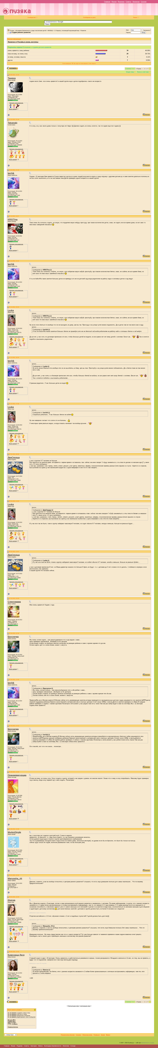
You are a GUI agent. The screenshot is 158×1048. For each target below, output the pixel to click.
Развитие (83, 30)
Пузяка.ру (97, 1035)
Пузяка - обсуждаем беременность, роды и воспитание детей (28, 30)
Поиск (135, 17)
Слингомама (14, 602)
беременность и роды (147, 1042)
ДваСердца (14, 457)
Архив (103, 1035)
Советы (128, 2)
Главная (107, 2)
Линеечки (136, 2)
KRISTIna (12, 219)
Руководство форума (68, 1035)
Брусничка (13, 636)
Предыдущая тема (73, 1006)
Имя (127, 30)
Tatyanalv (12, 123)
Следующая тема (85, 1006)
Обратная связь (87, 1035)
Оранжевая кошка (17, 775)
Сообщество (32, 17)
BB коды (10, 1020)
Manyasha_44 (15, 878)
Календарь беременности (52, 1046)
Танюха (12, 78)
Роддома (121, 2)
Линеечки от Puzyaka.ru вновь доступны (23, 42)
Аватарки (34, 1046)
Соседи (143, 2)
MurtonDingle (14, 832)
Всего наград (13, 109)
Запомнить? (147, 30)
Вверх (108, 1035)
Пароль (128, 32)
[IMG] (9, 1022)
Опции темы (130, 72)
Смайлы (10, 1021)
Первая (138, 68)
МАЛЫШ (50, 30)
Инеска (11, 900)
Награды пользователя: (16, 103)
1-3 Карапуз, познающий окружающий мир (66, 30)
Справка (78, 1035)
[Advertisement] (95, 10)
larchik (11, 173)
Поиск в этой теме (143, 72)
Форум (114, 2)
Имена (40, 1046)
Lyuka (11, 310)
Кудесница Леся (16, 955)
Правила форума (13, 1027)
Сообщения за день (89, 17)
